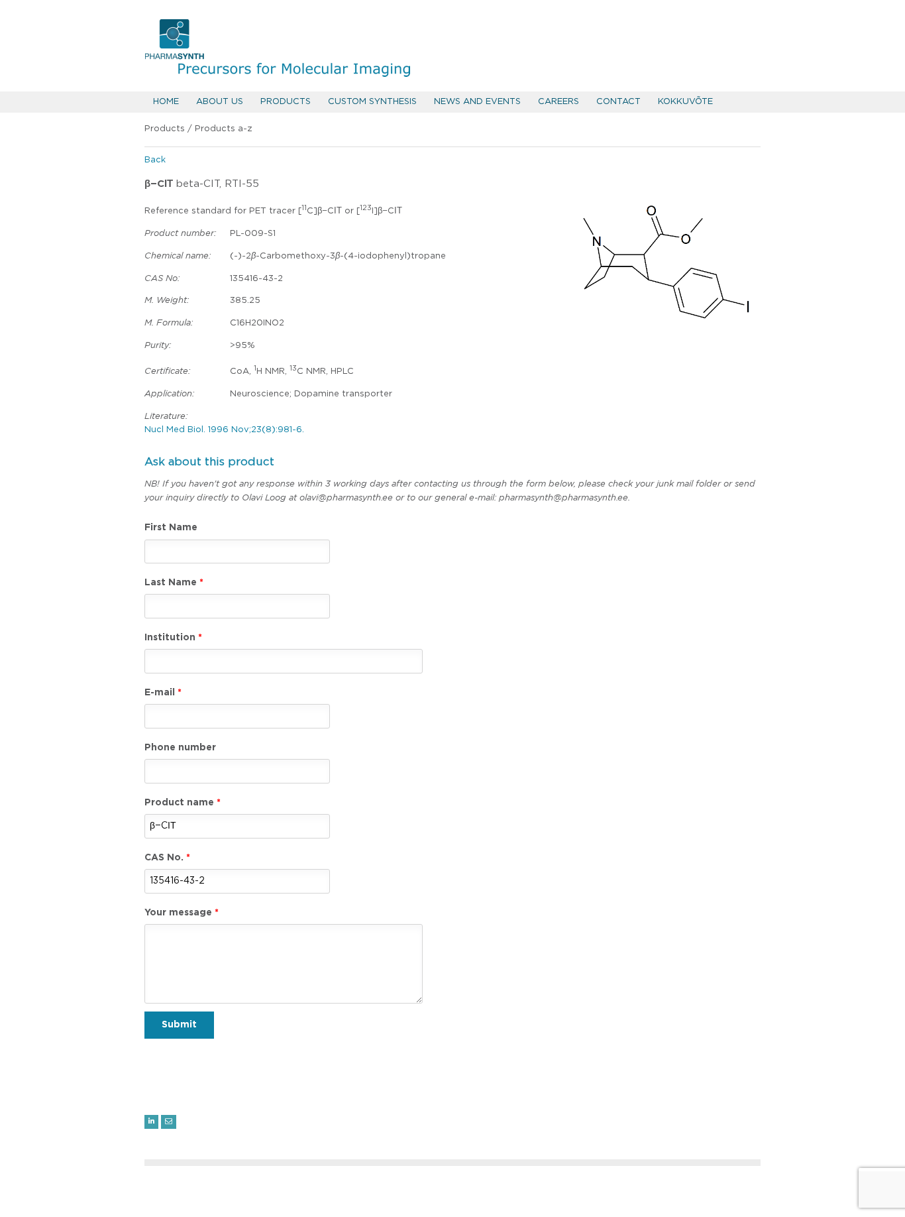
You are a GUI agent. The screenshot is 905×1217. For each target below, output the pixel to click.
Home (166, 101)
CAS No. (164, 857)
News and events (477, 101)
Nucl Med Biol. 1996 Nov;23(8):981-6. (224, 430)
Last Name (170, 582)
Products (285, 101)
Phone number (180, 747)
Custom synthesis (372, 101)
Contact (618, 101)
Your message (178, 912)
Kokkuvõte (685, 101)
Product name (179, 802)
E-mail (159, 692)
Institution (169, 637)
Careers (558, 101)
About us (219, 101)
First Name (170, 527)
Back (155, 160)
